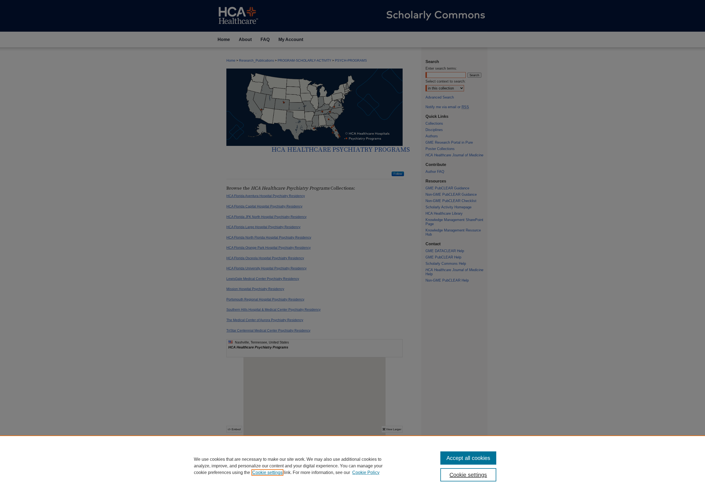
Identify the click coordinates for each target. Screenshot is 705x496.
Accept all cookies (468, 458)
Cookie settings (267, 472)
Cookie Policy (365, 472)
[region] (352, 465)
